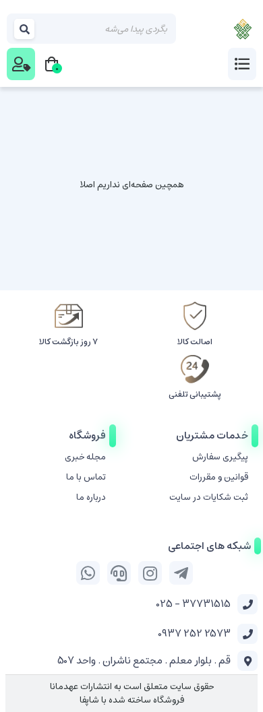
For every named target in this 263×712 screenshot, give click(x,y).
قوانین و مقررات (218, 477)
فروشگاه (87, 435)
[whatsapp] (88, 573)
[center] (25, 28)
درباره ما (91, 497)
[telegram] (181, 573)
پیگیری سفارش (220, 457)
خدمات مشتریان (212, 435)
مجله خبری (85, 457)
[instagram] (150, 573)
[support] (119, 573)
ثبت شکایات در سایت (208, 497)
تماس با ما (86, 477)
